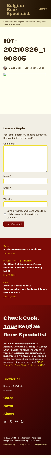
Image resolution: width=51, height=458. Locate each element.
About (8, 414)
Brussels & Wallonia (13, 386)
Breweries (7, 261)
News (8, 406)
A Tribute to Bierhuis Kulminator (23, 249)
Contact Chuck (40, 445)
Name (7, 176)
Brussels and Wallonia (22, 261)
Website (7, 199)
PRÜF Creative (35, 440)
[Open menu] (41, 9)
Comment (9, 143)
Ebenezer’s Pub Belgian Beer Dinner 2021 (21, 21)
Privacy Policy (9, 445)
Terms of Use (25, 445)
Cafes (6, 246)
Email (7, 187)
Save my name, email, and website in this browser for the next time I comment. (26, 214)
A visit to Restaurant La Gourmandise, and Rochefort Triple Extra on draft (25, 289)
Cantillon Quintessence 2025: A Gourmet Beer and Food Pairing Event (22, 267)
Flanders (7, 390)
